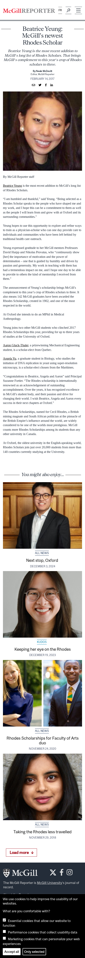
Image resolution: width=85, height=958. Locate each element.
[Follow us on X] (53, 872)
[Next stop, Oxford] (42, 515)
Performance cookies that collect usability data (42, 932)
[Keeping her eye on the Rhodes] (42, 604)
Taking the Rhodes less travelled (42, 831)
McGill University (49, 883)
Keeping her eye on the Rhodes (42, 649)
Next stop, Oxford (42, 560)
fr (60, 10)
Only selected (34, 952)
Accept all (11, 952)
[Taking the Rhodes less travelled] (42, 787)
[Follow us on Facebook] (61, 873)
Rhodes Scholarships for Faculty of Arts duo (43, 740)
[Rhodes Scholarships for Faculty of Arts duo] (42, 693)
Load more (19, 852)
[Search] (68, 10)
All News (42, 553)
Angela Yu (9, 358)
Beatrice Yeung (12, 185)
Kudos (42, 642)
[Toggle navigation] (78, 10)
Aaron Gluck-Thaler (15, 345)
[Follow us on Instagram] (70, 873)
